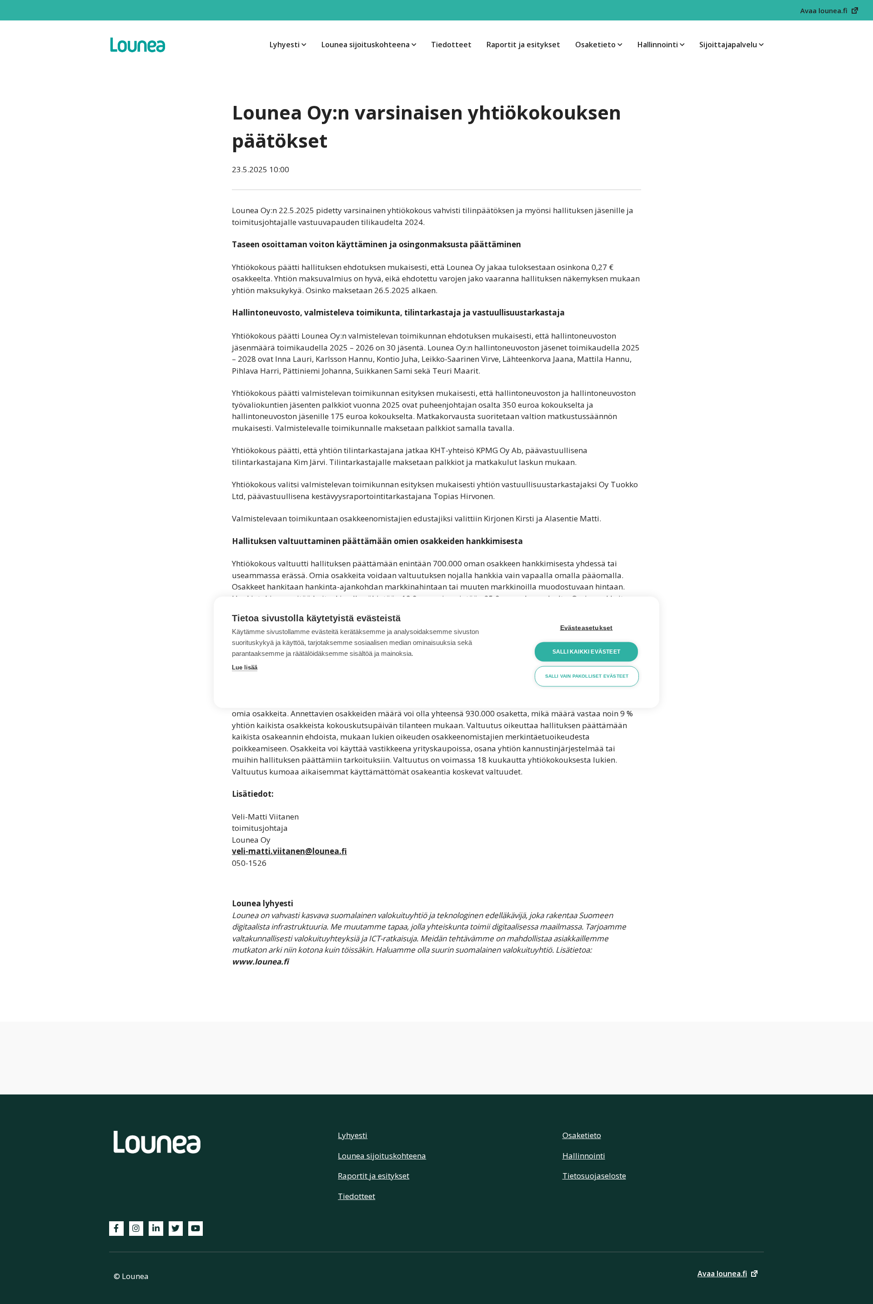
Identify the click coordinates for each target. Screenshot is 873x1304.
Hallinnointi (657, 45)
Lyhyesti (285, 45)
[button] (829, 10)
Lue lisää (244, 667)
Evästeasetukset (586, 627)
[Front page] (137, 44)
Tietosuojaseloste (594, 1175)
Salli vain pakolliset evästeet (587, 676)
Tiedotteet (451, 45)
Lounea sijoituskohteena (365, 45)
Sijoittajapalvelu (728, 45)
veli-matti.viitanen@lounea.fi (289, 851)
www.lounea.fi (260, 961)
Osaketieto (595, 45)
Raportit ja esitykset (523, 45)
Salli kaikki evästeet (586, 652)
